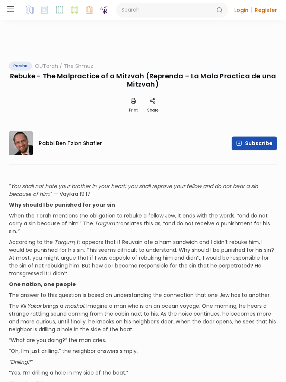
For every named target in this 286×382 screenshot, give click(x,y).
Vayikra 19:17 (75, 194)
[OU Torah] (30, 10)
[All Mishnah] (45, 10)
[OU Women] (104, 10)
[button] (241, 10)
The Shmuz (78, 66)
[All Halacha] (60, 10)
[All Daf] (89, 10)
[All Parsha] (74, 10)
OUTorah (46, 66)
